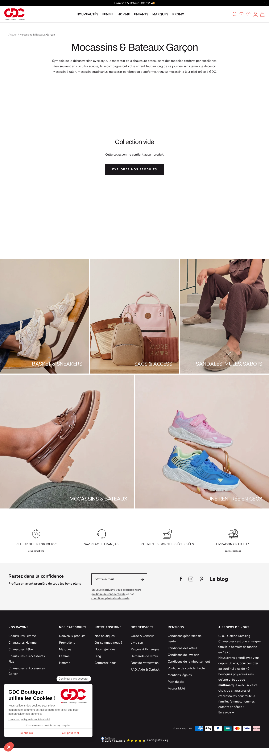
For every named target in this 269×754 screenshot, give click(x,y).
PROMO (178, 14)
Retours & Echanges (145, 649)
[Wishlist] (248, 14)
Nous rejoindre (105, 649)
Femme (107, 14)
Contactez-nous (105, 663)
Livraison (137, 642)
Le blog (219, 579)
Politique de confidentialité (186, 668)
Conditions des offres (182, 648)
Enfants (141, 14)
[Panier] (262, 14)
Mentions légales (180, 675)
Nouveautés (87, 14)
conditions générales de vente (110, 598)
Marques (160, 14)
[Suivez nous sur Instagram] (191, 579)
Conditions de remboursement (189, 661)
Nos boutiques (105, 636)
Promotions (67, 642)
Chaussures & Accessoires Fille (26, 659)
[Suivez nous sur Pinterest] (201, 579)
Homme (123, 14)
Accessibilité (176, 688)
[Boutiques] (241, 14)
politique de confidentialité (108, 594)
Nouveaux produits (72, 636)
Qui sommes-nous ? (108, 642)
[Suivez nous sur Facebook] (181, 579)
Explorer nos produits (134, 169)
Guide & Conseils (142, 636)
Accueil (12, 35)
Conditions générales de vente (185, 638)
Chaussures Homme (22, 642)
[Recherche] (234, 14)
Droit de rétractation (145, 663)
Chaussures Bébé (20, 649)
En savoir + (226, 712)
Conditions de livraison (183, 655)
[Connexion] (255, 14)
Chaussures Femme (22, 636)
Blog (98, 656)
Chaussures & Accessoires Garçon (26, 671)
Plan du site (176, 682)
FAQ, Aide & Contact (145, 669)
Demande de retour (144, 656)
